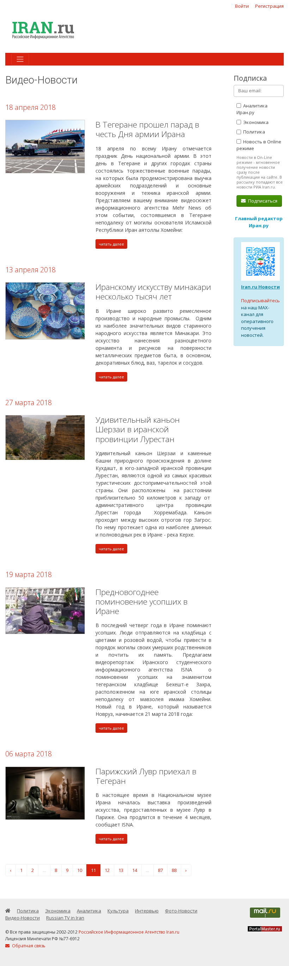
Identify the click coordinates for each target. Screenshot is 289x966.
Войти (242, 6)
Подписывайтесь (260, 300)
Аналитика (89, 911)
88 (174, 870)
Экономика (255, 122)
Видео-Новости (22, 918)
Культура (118, 911)
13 (120, 870)
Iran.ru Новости (260, 287)
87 (160, 870)
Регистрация (269, 6)
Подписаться (262, 201)
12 (107, 870)
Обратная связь (28, 946)
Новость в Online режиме (258, 145)
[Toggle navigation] (20, 59)
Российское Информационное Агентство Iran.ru (129, 932)
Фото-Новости (181, 911)
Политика (253, 132)
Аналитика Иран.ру (252, 109)
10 (79, 870)
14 (134, 870)
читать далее (111, 244)
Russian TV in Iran (65, 918)
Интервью (147, 911)
